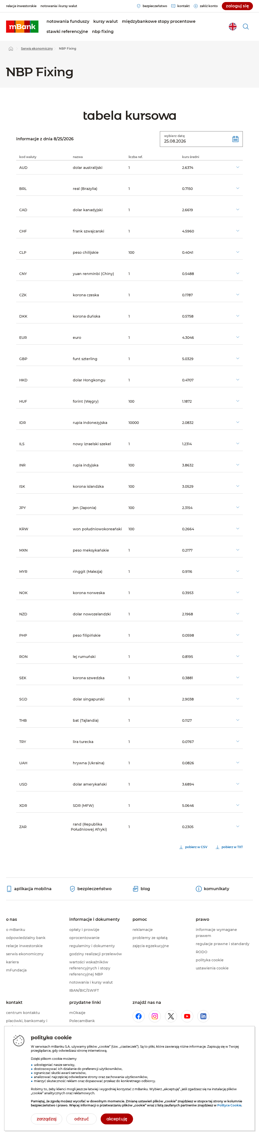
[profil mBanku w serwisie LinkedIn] (203, 1016)
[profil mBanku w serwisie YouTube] (187, 1016)
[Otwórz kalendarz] (235, 139)
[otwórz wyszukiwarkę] (246, 27)
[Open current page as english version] (233, 27)
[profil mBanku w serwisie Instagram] (155, 1016)
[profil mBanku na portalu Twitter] (171, 1016)
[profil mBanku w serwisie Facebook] (139, 1016)
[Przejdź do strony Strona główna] (11, 49)
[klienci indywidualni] (22, 27)
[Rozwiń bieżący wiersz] (238, 167)
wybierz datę (174, 136)
